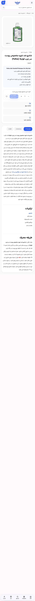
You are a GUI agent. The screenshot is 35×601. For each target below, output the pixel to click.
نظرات (10, 129)
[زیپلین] (17, 3)
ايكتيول (30, 213)
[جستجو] (3, 7)
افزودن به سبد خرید (13, 96)
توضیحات (27, 129)
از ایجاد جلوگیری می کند (20, 172)
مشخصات (18, 129)
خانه (33, 13)
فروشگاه (28, 13)
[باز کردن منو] (32, 3)
